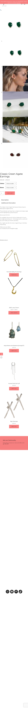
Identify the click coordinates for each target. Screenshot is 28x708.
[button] (0, 10)
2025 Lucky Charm (14, 307)
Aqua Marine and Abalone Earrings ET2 (14, 345)
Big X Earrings (14, 421)
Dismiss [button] (18, 3)
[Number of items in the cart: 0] (24, 3)
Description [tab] (5, 200)
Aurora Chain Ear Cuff (14, 383)
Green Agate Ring (16, 223)
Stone (2, 187)
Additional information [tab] (8, 203)
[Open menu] (22, 4)
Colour (2, 183)
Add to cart (10, 193)
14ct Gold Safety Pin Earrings (14, 271)
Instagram (12, 228)
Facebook (4, 228)
